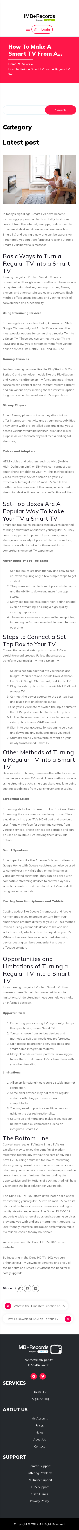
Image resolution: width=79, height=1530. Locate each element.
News (26, 64)
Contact (39, 1446)
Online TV (39, 1392)
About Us (39, 1439)
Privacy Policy (39, 1501)
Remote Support (39, 1466)
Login (45, 29)
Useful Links (39, 1494)
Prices (39, 1425)
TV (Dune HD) (39, 1399)
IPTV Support (39, 1487)
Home (12, 64)
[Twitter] (43, 1376)
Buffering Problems (39, 1473)
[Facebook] (33, 1376)
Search (60, 110)
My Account (39, 1418)
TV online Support (39, 1480)
